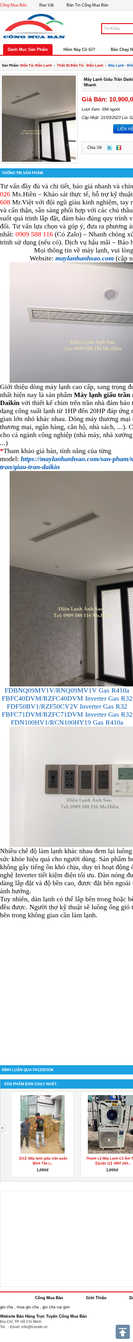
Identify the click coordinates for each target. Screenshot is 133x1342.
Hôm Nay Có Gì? (79, 49)
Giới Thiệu (96, 1297)
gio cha (6, 1307)
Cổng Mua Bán (13, 5)
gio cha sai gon (56, 1307)
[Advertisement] (66, 987)
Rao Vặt (46, 5)
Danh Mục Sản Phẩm (28, 49)
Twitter (109, 147)
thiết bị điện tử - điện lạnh (80, 65)
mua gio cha (28, 1307)
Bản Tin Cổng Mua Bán (87, 5)
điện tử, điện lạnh (36, 65)
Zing (118, 147)
